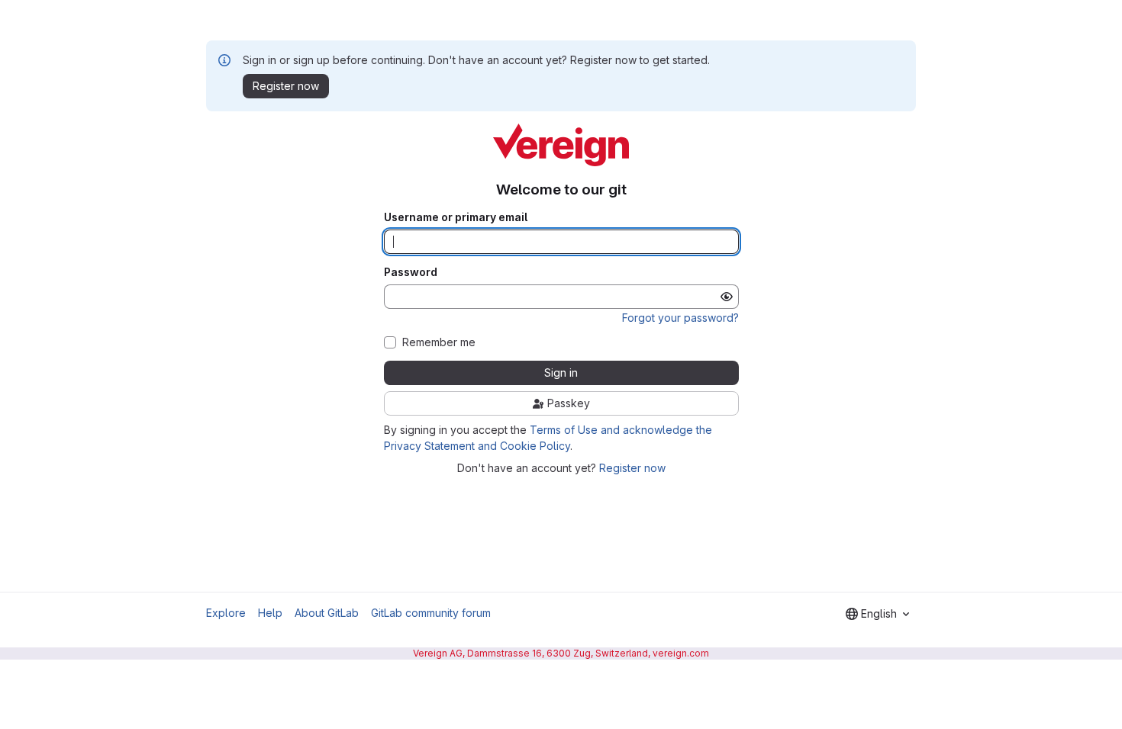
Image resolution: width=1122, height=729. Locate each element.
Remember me (439, 342)
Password (410, 272)
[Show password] (726, 296)
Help (270, 612)
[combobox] (877, 614)
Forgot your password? (680, 317)
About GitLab (327, 612)
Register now (632, 467)
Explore (226, 612)
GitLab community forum (431, 612)
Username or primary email (455, 217)
